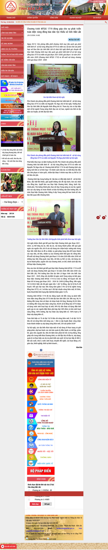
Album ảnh (5, 170)
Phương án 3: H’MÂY (42, 499)
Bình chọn (35, 504)
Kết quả (47, 504)
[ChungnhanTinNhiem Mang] (36, 539)
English (101, 1)
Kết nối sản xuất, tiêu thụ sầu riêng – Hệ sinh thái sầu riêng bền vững (12, 161)
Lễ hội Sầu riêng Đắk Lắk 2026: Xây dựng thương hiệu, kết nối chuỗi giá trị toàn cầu (12, 152)
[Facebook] (41, 350)
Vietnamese (93, 1)
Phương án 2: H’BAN (42, 496)
